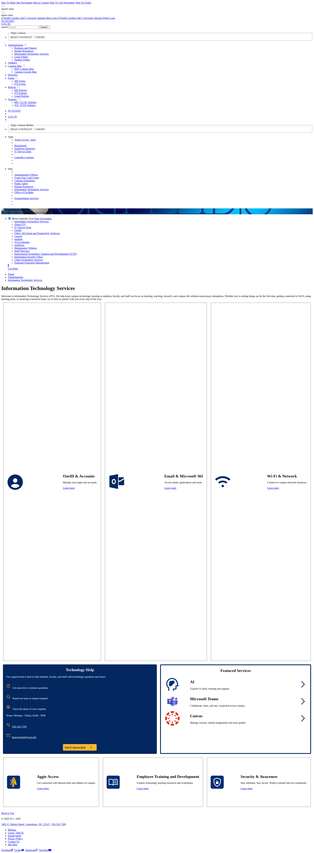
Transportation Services (26, 198)
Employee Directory (24, 148)
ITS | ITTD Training (24, 105)
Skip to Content (41, 2)
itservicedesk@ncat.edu (24, 737)
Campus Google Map (25, 71)
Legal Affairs (21, 56)
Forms (11, 78)
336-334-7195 (19, 726)
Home (11, 274)
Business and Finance (25, 48)
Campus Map (15, 66)
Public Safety (21, 183)
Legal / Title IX (16, 832)
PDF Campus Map (24, 69)
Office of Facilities (24, 192)
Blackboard (20, 145)
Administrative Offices (26, 174)
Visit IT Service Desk (75, 747)
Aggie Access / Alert (25, 139)
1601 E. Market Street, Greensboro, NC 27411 (25, 824)
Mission (12, 829)
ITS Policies (20, 93)
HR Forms (19, 81)
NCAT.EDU (7, 21)
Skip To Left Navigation (62, 2)
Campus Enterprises (24, 180)
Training (12, 99)
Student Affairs (22, 59)
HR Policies (20, 90)
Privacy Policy (15, 838)
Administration (15, 45)
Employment (14, 835)
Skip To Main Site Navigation (16, 2)
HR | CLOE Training (25, 102)
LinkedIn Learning (24, 157)
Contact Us (13, 841)
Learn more (69, 488)
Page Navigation (43, 218)
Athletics (12, 62)
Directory (13, 74)
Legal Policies (21, 96)
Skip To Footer (83, 2)
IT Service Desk (22, 151)
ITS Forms (20, 84)
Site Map (12, 844)
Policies (12, 87)
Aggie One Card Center (26, 177)
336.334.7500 (58, 824)
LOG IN (5, 24)
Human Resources (23, 51)
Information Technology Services (31, 54)
